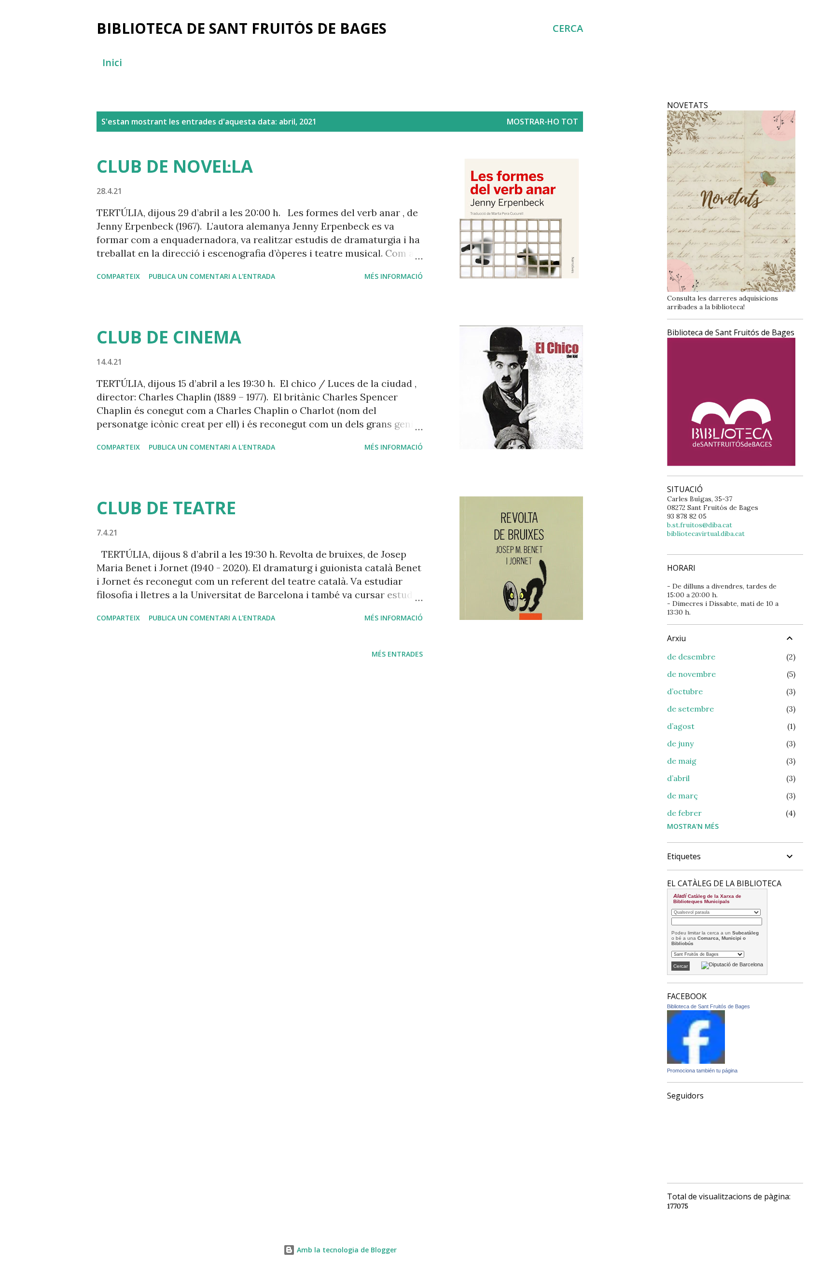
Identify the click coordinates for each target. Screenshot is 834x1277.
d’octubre (685, 691)
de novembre (691, 674)
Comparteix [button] (118, 276)
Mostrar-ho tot (542, 121)
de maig (681, 761)
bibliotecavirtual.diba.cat (706, 533)
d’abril (678, 778)
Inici (112, 62)
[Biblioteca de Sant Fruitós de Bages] (696, 1061)
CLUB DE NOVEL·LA (175, 166)
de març (682, 795)
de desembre (691, 656)
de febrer (684, 813)
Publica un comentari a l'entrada (212, 276)
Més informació (393, 276)
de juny (680, 743)
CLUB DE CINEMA (169, 337)
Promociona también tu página (702, 1070)
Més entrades (397, 654)
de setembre (690, 709)
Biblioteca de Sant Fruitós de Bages (708, 1006)
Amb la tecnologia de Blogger (346, 1249)
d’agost (681, 726)
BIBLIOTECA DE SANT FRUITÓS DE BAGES (242, 28)
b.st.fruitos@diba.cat (699, 525)
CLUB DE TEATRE (166, 508)
